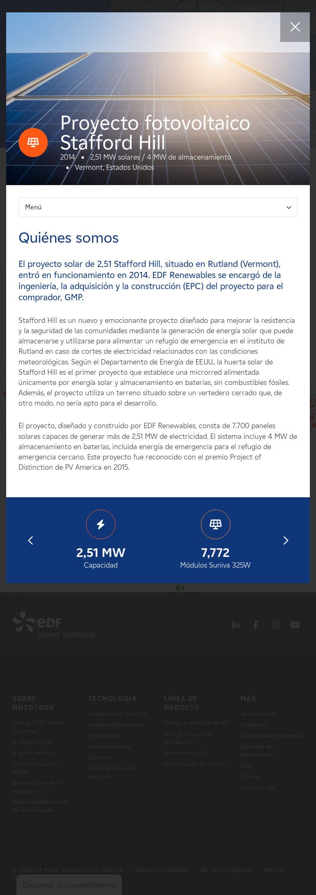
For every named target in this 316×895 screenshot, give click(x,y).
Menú (33, 207)
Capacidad (100, 557)
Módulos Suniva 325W (215, 557)
